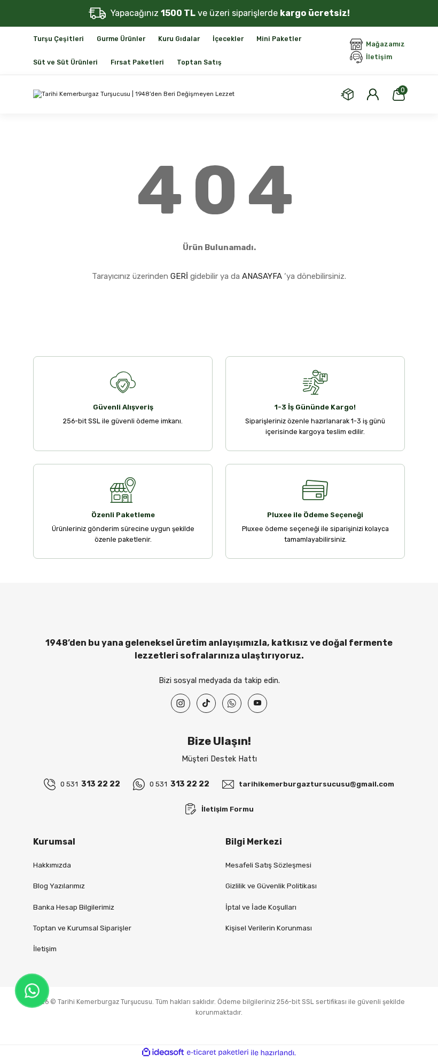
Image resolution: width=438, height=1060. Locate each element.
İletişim (45, 949)
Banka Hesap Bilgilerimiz (73, 907)
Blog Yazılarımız (59, 886)
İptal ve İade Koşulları (260, 907)
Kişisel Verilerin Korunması (268, 928)
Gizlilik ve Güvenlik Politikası (271, 886)
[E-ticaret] (217, 1052)
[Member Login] (372, 94)
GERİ (179, 276)
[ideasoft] (163, 1052)
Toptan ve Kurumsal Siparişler (82, 928)
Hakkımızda (52, 865)
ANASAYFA (262, 276)
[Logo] (133, 94)
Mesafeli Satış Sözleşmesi (268, 865)
